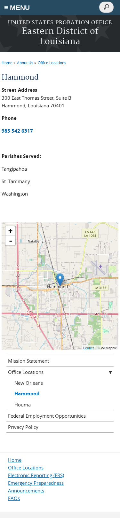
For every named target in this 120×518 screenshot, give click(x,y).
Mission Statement (28, 361)
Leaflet (88, 347)
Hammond (27, 393)
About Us (25, 62)
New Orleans (28, 383)
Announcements (26, 490)
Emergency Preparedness (36, 483)
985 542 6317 (17, 131)
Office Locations (52, 62)
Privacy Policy (23, 427)
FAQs (14, 498)
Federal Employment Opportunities (47, 416)
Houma (22, 404)
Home (7, 62)
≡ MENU (17, 7)
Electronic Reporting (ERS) (36, 475)
